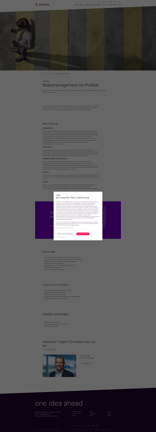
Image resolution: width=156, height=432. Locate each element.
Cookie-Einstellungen (60, 237)
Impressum (58, 227)
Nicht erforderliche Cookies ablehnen (65, 233)
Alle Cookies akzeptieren (82, 233)
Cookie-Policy (71, 227)
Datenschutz (64, 227)
